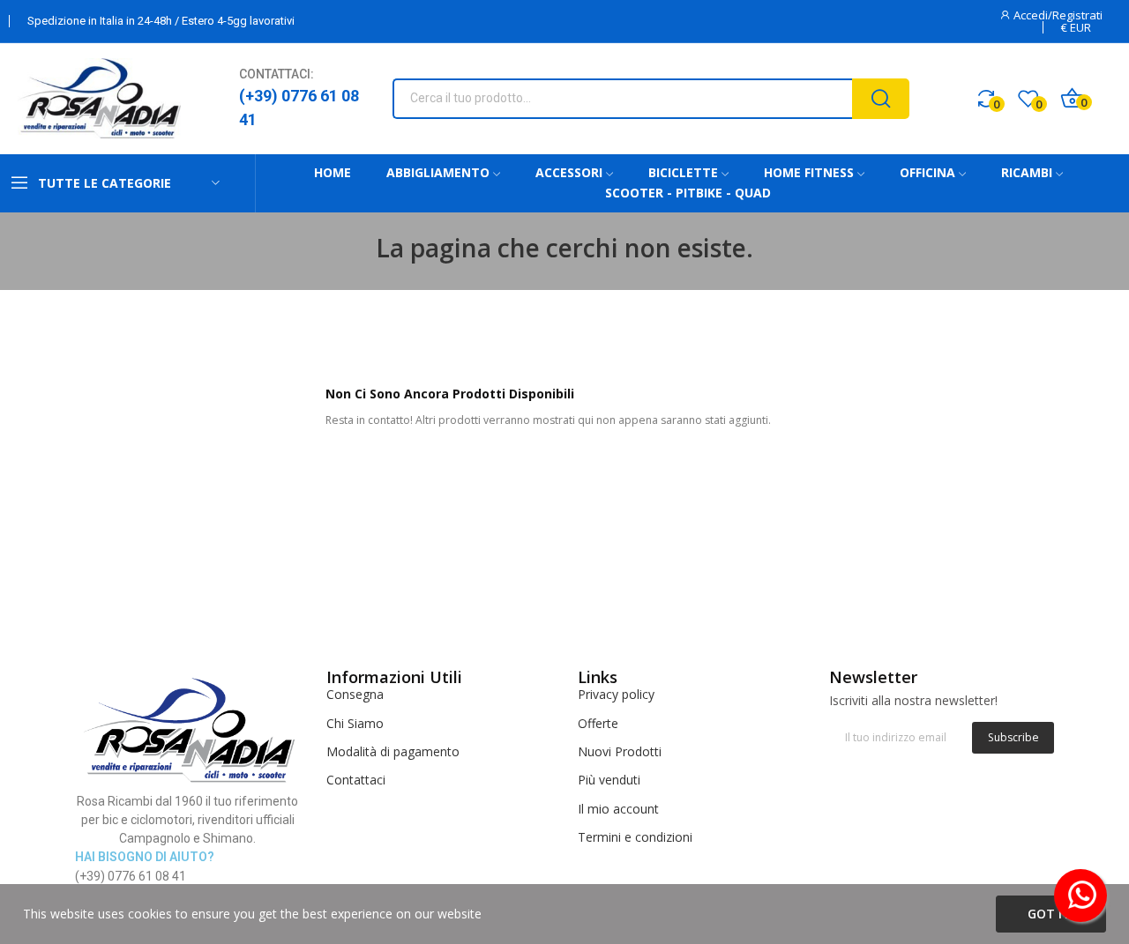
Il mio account (618, 808)
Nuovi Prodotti (620, 751)
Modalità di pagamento (393, 751)
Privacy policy (616, 694)
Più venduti (609, 779)
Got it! (1051, 913)
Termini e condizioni (635, 837)
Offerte (598, 723)
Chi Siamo (355, 723)
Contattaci (355, 779)
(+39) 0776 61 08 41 (299, 107)
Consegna (355, 694)
